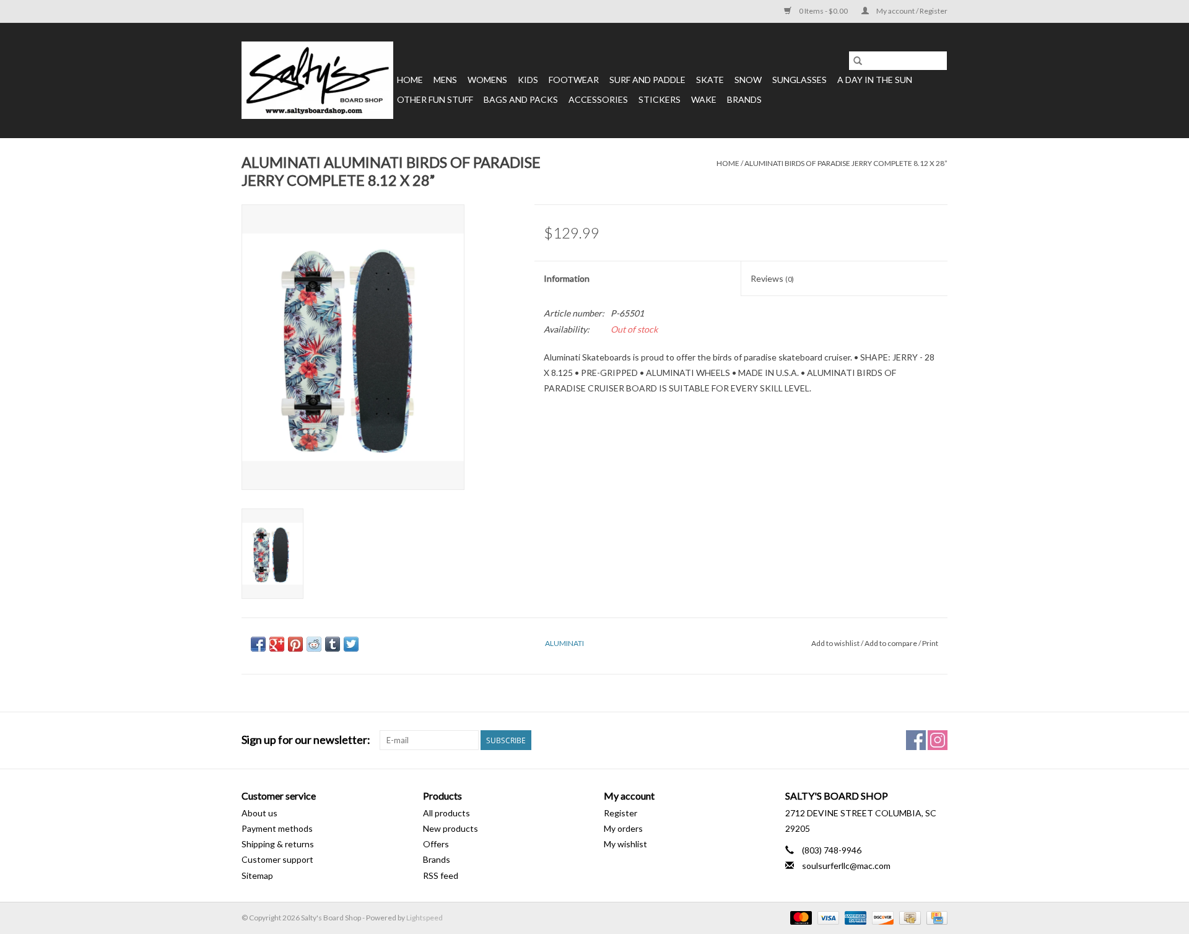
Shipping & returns (278, 844)
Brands (744, 99)
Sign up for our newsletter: (306, 739)
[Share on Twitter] (351, 644)
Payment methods (277, 828)
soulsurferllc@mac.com (846, 865)
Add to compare (891, 643)
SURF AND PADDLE (647, 79)
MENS (445, 79)
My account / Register (911, 10)
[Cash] (908, 917)
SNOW (748, 79)
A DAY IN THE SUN (874, 79)
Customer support (277, 859)
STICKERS (659, 99)
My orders (623, 828)
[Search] (857, 61)
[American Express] (854, 917)
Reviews (772, 278)
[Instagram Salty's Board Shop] (937, 740)
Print (930, 643)
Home (410, 79)
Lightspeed (424, 917)
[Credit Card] (934, 917)
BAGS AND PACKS (521, 99)
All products (446, 813)
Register (620, 813)
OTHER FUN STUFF (435, 99)
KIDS (528, 79)
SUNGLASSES (799, 79)
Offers (436, 844)
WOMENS (487, 79)
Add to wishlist (836, 643)
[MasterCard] (799, 917)
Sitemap (257, 875)
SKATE (710, 79)
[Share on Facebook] (258, 644)
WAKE (703, 99)
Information (567, 278)
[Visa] (826, 917)
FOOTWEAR (574, 79)
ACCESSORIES (598, 99)
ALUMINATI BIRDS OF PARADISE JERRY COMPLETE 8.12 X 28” (845, 163)
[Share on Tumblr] (332, 644)
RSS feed (440, 875)
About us (259, 813)
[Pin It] (295, 644)
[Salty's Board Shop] (317, 80)
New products (450, 828)
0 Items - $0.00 (823, 10)
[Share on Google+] (276, 644)
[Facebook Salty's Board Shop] (916, 740)
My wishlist (625, 844)
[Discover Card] (881, 917)
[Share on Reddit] (314, 644)
